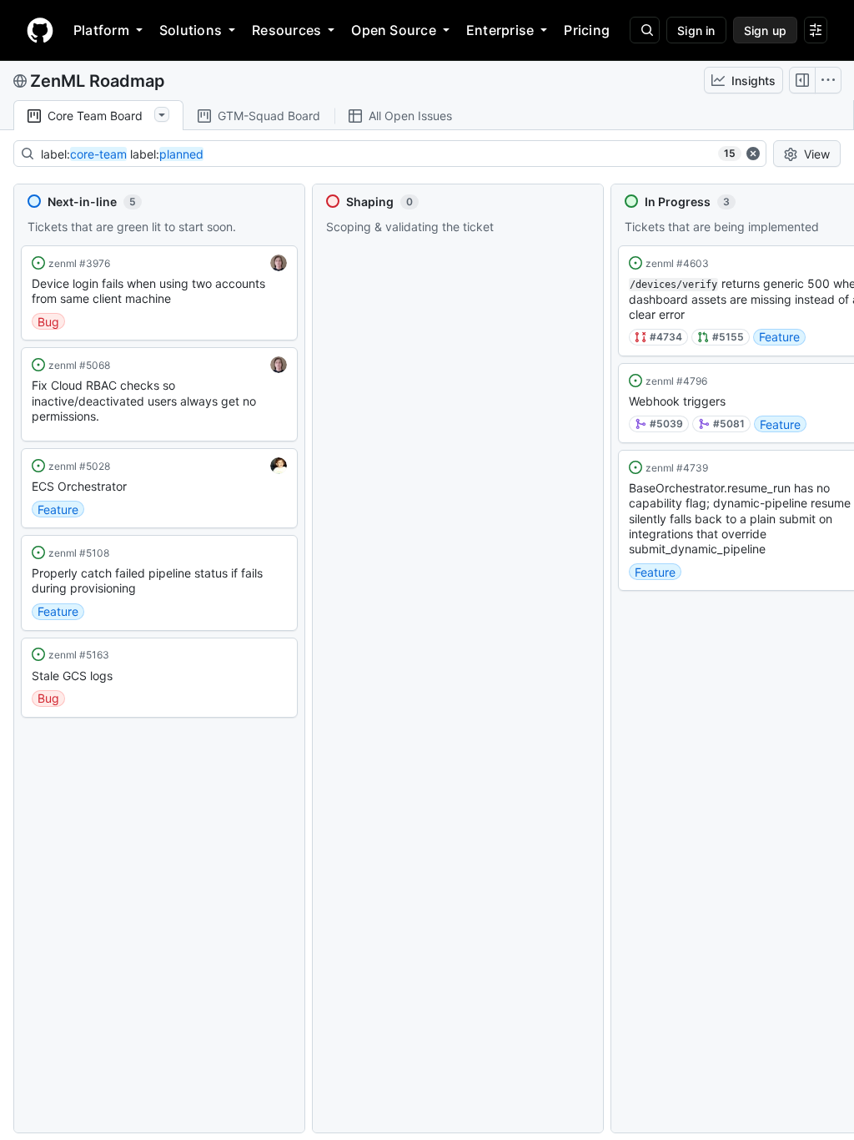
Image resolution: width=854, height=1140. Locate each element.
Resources (286, 30)
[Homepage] (40, 30)
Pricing (587, 30)
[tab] (98, 115)
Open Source (393, 30)
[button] (159, 292)
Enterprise (500, 30)
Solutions (190, 30)
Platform (101, 30)
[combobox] (379, 153)
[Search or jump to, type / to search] (645, 30)
